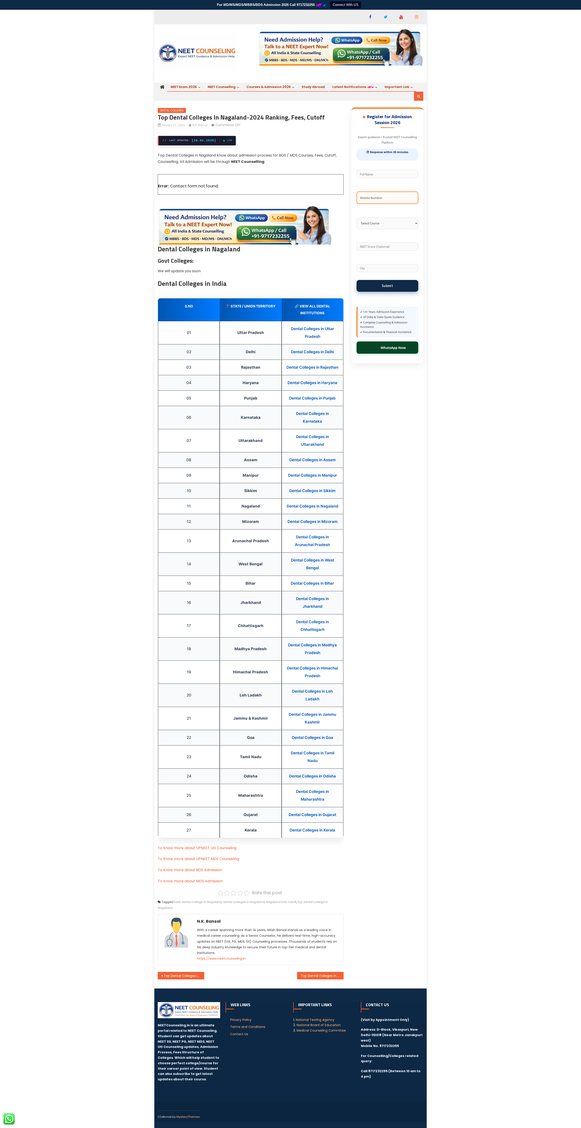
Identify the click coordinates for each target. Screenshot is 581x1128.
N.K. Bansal (199, 125)
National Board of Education (319, 1025)
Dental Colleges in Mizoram (312, 521)
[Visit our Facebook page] (370, 17)
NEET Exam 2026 (184, 87)
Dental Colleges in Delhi (312, 352)
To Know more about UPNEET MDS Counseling (198, 858)
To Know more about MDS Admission (190, 881)
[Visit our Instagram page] (416, 17)
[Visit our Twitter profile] (385, 17)
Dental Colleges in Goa (312, 737)
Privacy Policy (240, 1020)
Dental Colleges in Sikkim (312, 490)
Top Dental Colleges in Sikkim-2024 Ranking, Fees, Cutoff (184, 976)
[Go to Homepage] (197, 52)
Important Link (397, 87)
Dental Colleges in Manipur (312, 475)
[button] (418, 96)
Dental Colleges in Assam (312, 460)
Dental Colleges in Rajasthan (312, 367)
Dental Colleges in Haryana (312, 382)
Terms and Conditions (247, 1027)
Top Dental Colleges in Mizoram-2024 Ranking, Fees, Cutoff (322, 976)
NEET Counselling (222, 87)
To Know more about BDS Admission (190, 870)
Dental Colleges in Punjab (312, 398)
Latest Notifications (349, 87)
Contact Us (239, 1034)
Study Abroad (313, 87)
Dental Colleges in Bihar (312, 583)
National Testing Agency (315, 1020)
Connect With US (345, 5)
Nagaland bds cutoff (281, 902)
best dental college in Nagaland (198, 902)
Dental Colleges (172, 110)
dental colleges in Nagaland (244, 902)
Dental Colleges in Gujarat (312, 814)
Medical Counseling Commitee (321, 1030)
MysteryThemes (188, 1117)
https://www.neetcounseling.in (221, 958)
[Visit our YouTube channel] (401, 17)
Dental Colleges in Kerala (312, 830)
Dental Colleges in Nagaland (312, 506)
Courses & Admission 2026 (268, 87)
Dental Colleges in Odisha (312, 776)
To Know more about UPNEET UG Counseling (197, 848)
